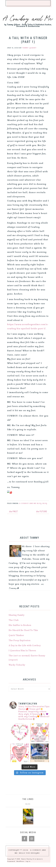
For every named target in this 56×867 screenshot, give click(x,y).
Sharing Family (16, 615)
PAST (13, 511)
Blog (45, 503)
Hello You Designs (29, 853)
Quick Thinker (16, 635)
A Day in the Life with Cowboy (25, 645)
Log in (28, 861)
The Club (14, 620)
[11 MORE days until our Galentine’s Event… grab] (39, 732)
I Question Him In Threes (22, 650)
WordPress (20, 861)
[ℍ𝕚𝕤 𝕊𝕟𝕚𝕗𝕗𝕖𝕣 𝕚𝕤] (39, 753)
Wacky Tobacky (17, 665)
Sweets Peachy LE (27, 859)
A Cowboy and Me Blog (30, 503)
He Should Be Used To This (23, 630)
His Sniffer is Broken (20, 625)
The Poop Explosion (19, 640)
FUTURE (41, 511)
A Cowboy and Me (28, 18)
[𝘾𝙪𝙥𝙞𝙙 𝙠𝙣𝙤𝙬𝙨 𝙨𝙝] (19, 732)
